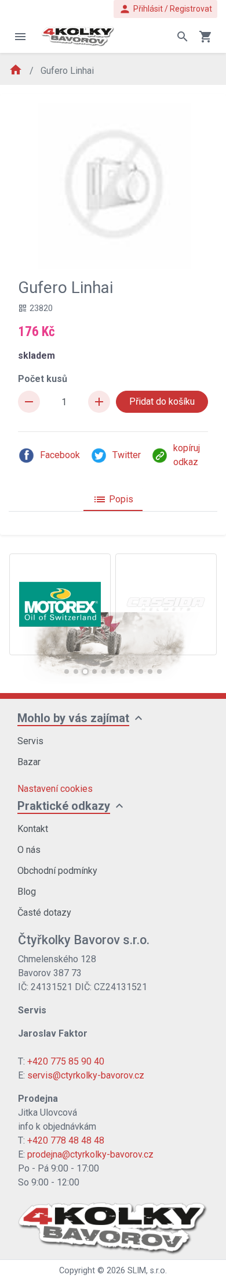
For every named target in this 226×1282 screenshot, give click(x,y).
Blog (26, 891)
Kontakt (32, 828)
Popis (113, 499)
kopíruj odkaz (186, 454)
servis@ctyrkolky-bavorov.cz (85, 1075)
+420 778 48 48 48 (65, 1140)
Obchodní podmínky (57, 870)
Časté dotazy (44, 912)
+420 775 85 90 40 (65, 1061)
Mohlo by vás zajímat (73, 718)
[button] (66, 671)
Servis (30, 741)
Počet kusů (42, 378)
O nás (29, 849)
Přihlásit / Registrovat (165, 9)
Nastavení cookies (55, 788)
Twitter (126, 454)
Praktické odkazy (63, 806)
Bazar (29, 761)
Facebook (60, 454)
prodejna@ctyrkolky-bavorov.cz (90, 1154)
